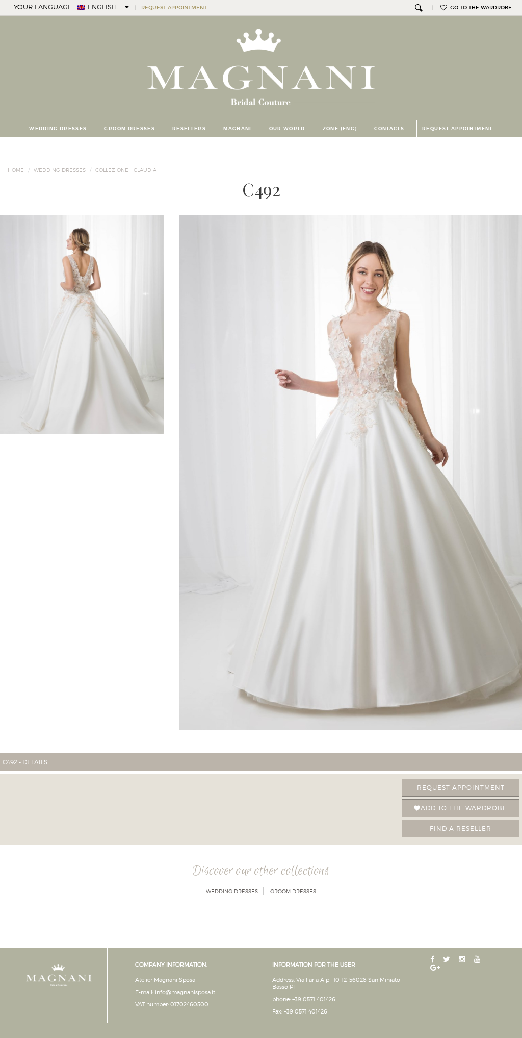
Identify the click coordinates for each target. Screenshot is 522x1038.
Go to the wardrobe (479, 8)
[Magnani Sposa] (261, 64)
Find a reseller (460, 828)
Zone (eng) (340, 129)
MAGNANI (237, 129)
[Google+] (436, 968)
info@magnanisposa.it (185, 992)
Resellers (189, 129)
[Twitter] (447, 959)
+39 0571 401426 (313, 999)
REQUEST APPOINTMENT (174, 8)
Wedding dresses (58, 129)
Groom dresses (129, 129)
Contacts (389, 129)
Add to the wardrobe (464, 808)
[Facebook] (433, 959)
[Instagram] (463, 959)
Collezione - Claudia (125, 170)
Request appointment (461, 788)
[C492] (350, 472)
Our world (287, 129)
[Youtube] (478, 959)
